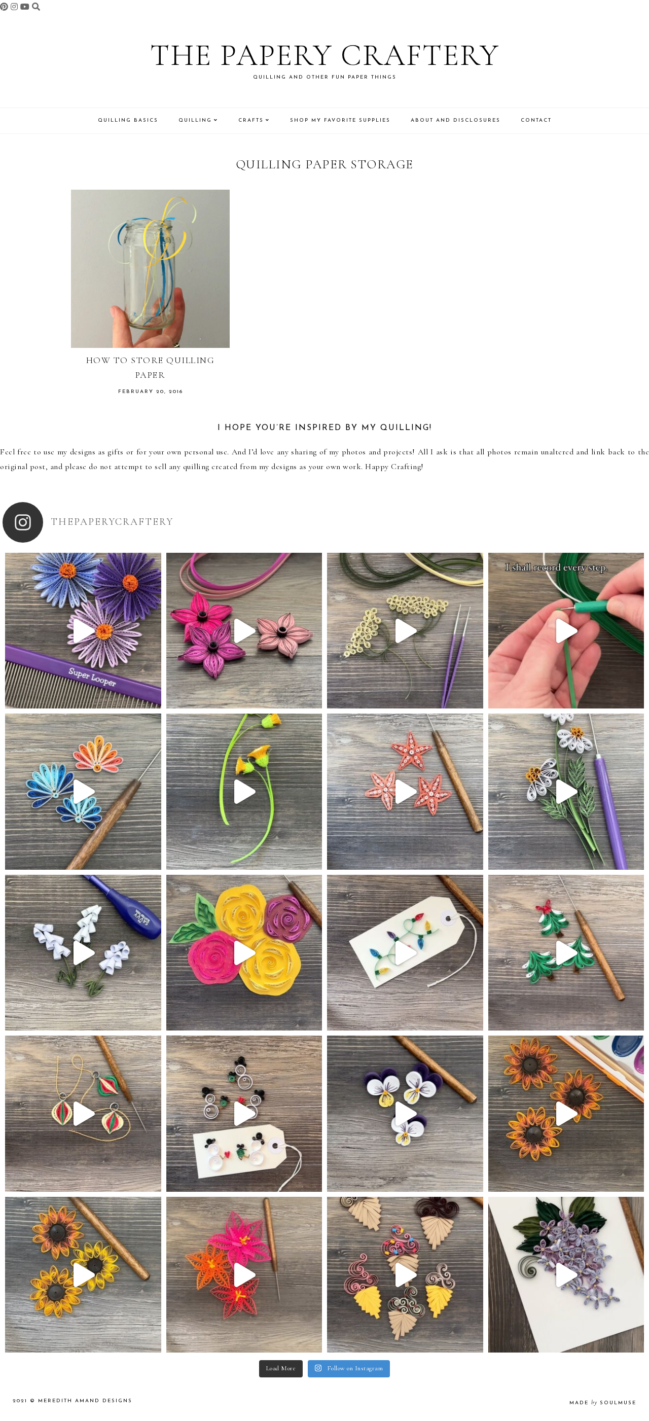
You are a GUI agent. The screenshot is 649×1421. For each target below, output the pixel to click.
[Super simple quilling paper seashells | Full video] (83, 792)
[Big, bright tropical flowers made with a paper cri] (244, 1275)
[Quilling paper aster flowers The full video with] (83, 631)
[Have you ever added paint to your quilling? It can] (566, 1114)
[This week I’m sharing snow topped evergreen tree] (566, 953)
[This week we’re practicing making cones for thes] (83, 953)
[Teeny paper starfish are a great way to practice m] (405, 792)
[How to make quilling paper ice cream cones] (405, 1275)
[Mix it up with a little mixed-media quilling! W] (244, 953)
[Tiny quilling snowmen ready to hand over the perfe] (244, 1114)
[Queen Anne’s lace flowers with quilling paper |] (405, 631)
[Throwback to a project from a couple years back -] (244, 792)
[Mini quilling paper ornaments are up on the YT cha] (83, 1114)
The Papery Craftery (324, 55)
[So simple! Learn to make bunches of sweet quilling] (566, 1275)
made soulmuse (602, 1403)
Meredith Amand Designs (85, 1401)
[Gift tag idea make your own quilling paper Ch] (405, 953)
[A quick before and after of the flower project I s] (244, 631)
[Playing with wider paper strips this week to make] (566, 792)
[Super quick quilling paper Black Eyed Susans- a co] (83, 1275)
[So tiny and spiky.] (566, 631)
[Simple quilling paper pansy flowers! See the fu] (405, 1114)
